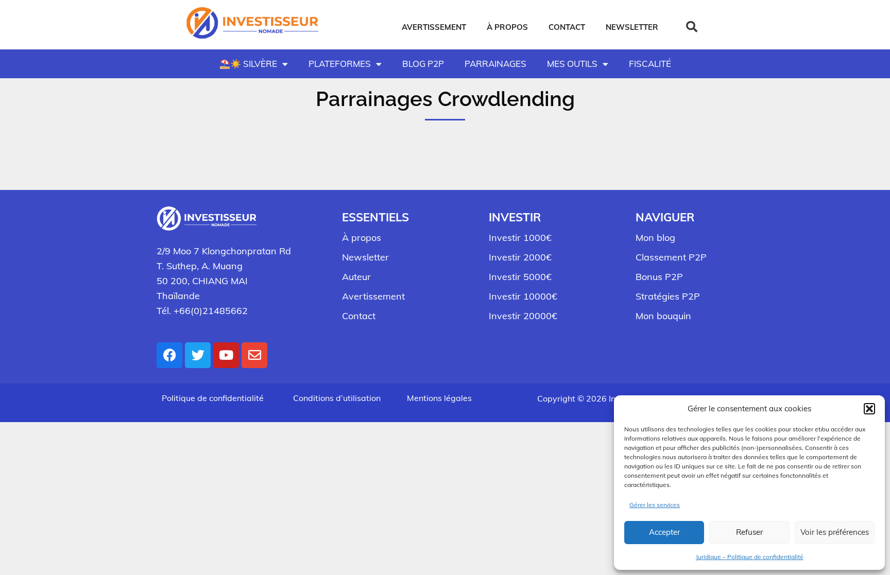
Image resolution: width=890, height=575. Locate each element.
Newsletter (632, 27)
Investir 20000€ (523, 316)
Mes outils (572, 63)
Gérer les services (654, 505)
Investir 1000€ (520, 237)
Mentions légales (439, 398)
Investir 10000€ (523, 296)
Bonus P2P (659, 277)
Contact (567, 27)
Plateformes (340, 63)
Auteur (356, 277)
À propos (507, 27)
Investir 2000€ (520, 257)
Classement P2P (671, 257)
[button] (869, 409)
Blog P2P (423, 63)
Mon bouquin (663, 316)
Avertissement (434, 27)
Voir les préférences (834, 532)
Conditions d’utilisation (337, 398)
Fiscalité (650, 63)
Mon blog (655, 237)
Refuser (749, 532)
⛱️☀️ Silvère (248, 63)
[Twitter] (198, 355)
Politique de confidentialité (213, 398)
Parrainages (495, 63)
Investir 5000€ (520, 277)
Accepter (664, 532)
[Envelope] (254, 355)
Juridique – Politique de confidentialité (749, 557)
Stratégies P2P (668, 296)
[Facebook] (169, 355)
